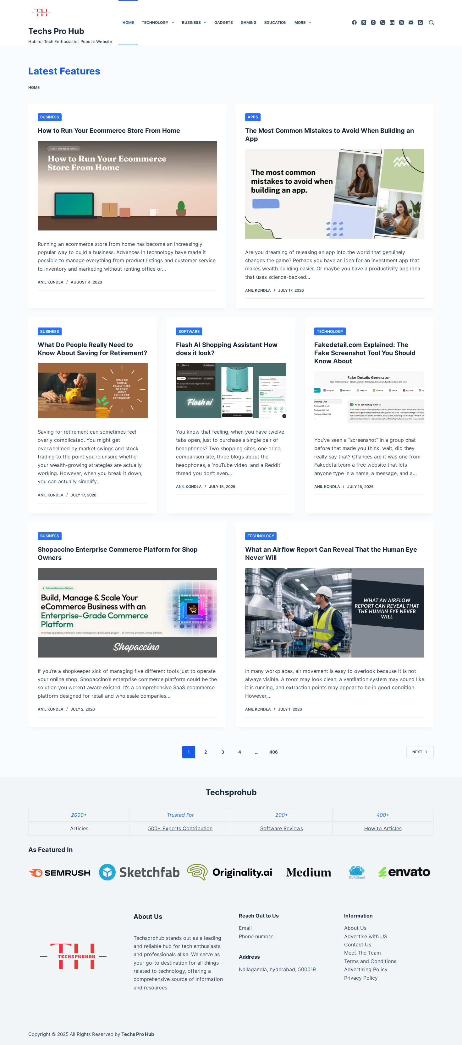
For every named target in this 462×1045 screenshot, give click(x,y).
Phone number (256, 936)
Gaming (248, 22)
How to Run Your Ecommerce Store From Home (109, 130)
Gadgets (223, 22)
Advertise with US (365, 936)
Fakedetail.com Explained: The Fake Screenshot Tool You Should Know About (364, 353)
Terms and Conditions (370, 961)
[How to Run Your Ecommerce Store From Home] (127, 185)
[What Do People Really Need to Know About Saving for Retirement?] (93, 390)
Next (417, 752)
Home (128, 22)
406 (273, 752)
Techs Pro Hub (56, 31)
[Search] (431, 22)
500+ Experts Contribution (180, 828)
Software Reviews (281, 828)
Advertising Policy (366, 969)
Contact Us (357, 944)
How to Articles (383, 828)
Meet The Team (362, 953)
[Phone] (382, 22)
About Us (355, 928)
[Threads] (401, 22)
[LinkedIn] (392, 22)
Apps (253, 117)
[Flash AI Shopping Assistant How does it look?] (231, 390)
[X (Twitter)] (363, 22)
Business (191, 22)
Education (275, 22)
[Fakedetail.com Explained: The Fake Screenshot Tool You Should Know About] (369, 398)
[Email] (411, 22)
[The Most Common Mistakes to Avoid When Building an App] (334, 194)
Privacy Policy (361, 978)
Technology (155, 22)
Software (189, 331)
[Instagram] (373, 22)
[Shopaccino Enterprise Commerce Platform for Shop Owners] (127, 613)
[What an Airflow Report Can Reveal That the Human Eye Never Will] (334, 613)
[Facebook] (354, 22)
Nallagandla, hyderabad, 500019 (277, 969)
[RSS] (420, 22)
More (299, 22)
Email (245, 928)
